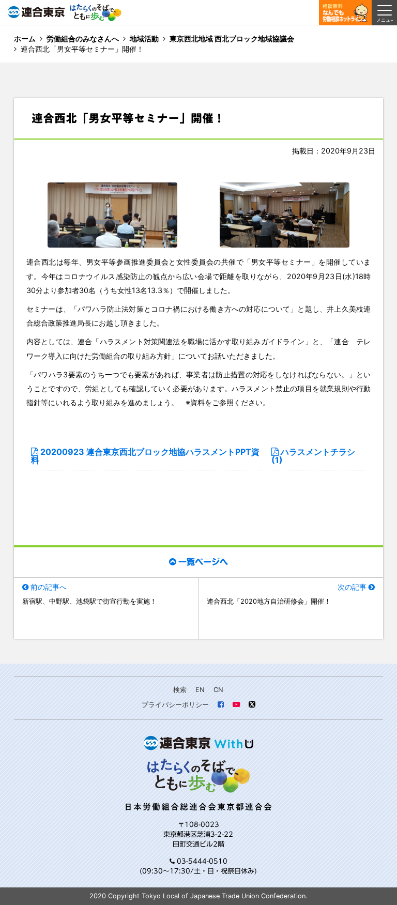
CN (218, 690)
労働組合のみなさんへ (83, 38)
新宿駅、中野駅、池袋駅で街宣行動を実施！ (89, 601)
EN (200, 690)
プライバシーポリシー (175, 705)
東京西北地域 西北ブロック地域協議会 (232, 38)
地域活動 (144, 38)
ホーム (25, 38)
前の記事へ (48, 586)
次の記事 (352, 586)
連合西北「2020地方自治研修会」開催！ (269, 601)
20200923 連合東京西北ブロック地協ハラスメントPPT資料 (145, 456)
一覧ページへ (203, 562)
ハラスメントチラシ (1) (313, 456)
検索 (180, 690)
